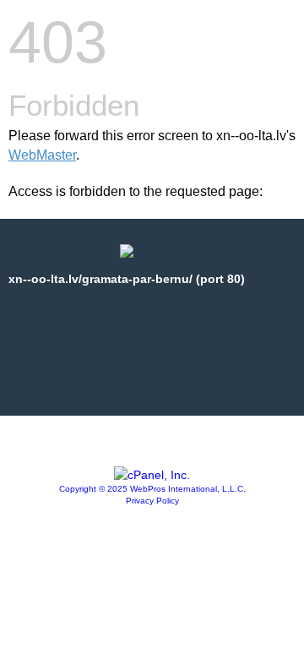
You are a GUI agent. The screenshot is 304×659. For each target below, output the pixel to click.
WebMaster (42, 155)
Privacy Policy (152, 500)
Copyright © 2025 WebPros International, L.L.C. (152, 488)
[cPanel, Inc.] (152, 475)
